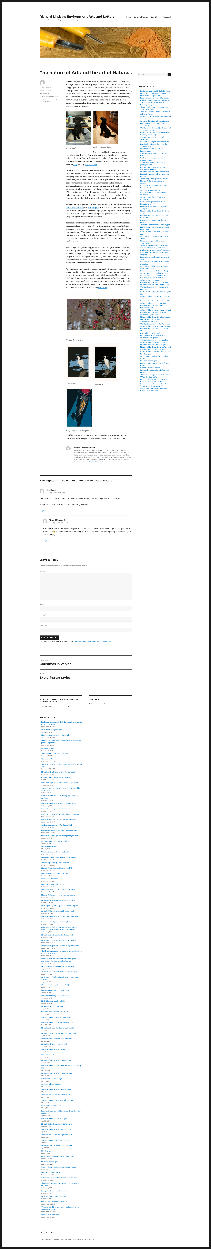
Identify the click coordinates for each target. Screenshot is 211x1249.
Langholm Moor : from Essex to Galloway (55, 841)
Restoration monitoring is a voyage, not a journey (58, 857)
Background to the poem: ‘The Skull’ (54, 1196)
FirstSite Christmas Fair (49, 879)
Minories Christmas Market (51, 1172)
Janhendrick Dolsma (75, 207)
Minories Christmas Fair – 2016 (52, 884)
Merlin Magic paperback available (53, 1001)
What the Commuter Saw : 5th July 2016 (55, 1012)
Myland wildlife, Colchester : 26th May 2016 (56, 1060)
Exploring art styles (48, 748)
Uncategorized (45, 93)
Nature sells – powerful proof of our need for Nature (59, 1178)
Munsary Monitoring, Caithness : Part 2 (55, 990)
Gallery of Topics (141, 17)
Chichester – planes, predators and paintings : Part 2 (59, 830)
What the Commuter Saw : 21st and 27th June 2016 (58, 1023)
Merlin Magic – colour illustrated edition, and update (59, 972)
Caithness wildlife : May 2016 (51, 1084)
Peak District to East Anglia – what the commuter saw (60, 814)
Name (43, 604)
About (128, 17)
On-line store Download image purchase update (58, 1156)
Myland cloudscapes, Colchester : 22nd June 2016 (58, 1033)
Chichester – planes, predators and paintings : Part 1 (59, 836)
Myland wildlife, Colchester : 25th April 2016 (56, 1135)
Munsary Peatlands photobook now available (57, 868)
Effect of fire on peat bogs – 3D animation (56, 735)
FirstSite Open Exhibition (50, 1215)
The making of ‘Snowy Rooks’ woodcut (55, 863)
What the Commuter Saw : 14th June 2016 (55, 1049)
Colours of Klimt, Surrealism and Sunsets (55, 777)
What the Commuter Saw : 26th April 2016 (56, 1129)
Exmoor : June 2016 (48, 1055)
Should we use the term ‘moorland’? (54, 1202)
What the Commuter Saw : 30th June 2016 (55, 1017)
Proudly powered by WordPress (85, 1239)
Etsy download (91, 164)
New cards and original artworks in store (55, 809)
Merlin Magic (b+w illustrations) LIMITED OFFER (58, 940)
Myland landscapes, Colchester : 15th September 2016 (60, 946)
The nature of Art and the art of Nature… (55, 754)
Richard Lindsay (45, 87)
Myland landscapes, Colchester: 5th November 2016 (59, 900)
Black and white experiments (51, 730)
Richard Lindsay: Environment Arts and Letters (77, 16)
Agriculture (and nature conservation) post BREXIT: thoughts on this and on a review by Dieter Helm (155, 227)
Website (43, 626)
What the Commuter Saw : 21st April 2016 (55, 1140)
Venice (48, 101)
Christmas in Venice (48, 759)
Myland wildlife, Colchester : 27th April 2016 (56, 1124)
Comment (45, 571)
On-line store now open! (50, 1162)
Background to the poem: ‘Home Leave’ (55, 1191)
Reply (42, 511)
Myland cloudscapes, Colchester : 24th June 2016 (58, 1028)
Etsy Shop (155, 17)
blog (75, 164)
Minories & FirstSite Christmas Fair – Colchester (58, 890)
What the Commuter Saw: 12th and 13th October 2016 (59, 916)
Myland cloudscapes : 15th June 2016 (54, 1044)
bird (43, 96)
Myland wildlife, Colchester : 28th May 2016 (56, 1073)
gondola (47, 99)
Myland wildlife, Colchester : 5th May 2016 (56, 1095)
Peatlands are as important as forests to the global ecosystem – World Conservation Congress (155, 252)
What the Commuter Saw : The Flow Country (56, 1089)
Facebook (167, 17)
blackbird (49, 96)
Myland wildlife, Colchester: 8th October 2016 (57, 935)
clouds (55, 96)
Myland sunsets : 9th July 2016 (52, 1006)
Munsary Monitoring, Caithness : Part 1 (55, 996)
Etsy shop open (46, 1151)
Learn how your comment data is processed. (93, 642)
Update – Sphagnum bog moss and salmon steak (58, 1167)
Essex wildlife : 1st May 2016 (51, 1106)
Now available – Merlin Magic (51, 1079)
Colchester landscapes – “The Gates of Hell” (57, 825)
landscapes (55, 99)
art (41, 96)
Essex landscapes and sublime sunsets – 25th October (60, 783)
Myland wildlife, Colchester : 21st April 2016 (56, 1146)
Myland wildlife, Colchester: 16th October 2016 (57, 911)
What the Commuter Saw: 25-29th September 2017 (59, 803)
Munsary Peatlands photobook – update (55, 873)
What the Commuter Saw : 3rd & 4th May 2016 (57, 1100)
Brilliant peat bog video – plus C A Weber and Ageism (59, 906)
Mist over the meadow (49, 847)
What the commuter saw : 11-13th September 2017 (58, 820)
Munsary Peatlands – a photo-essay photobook (58, 895)
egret (41, 99)
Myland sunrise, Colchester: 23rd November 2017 (58, 772)
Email (43, 615)
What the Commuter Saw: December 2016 (55, 852)
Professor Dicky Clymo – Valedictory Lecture (57, 922)
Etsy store (102, 287)
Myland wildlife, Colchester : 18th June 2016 (56, 1039)
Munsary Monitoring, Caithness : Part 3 (55, 985)
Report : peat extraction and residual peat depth (57, 966)
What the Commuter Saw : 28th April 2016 (56, 1119)
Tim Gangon (93, 207)
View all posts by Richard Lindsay (92, 462)
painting (43, 101)
